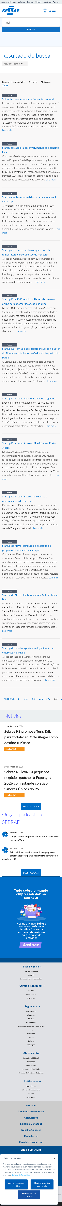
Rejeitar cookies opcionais (42, 1184)
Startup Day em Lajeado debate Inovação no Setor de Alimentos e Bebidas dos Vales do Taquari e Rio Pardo (31, 353)
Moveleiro (31, 1034)
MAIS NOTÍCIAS (31, 806)
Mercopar (31, 1045)
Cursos (31, 991)
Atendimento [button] (31, 1053)
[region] (29, 1179)
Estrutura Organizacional (31, 1090)
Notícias (45, 81)
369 (26, 698)
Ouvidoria (31, 1062)
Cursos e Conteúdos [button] (31, 985)
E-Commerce (31, 1022)
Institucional (5, 2)
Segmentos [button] (31, 1006)
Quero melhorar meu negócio (31, 979)
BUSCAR (31, 29)
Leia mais (7, 130)
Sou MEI (31, 975)
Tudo (5, 85)
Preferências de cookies (29, 1194)
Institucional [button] (31, 1081)
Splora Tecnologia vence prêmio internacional (28, 99)
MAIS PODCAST (31, 872)
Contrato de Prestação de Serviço (31, 1073)
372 (48, 698)
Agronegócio (31, 1011)
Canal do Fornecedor (31, 1142)
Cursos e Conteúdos (13, 81)
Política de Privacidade (31, 1069)
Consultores (46, 2)
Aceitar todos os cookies (16, 1184)
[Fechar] (54, 1158)
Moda (31, 1030)
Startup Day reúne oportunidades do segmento (29, 398)
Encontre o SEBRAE (33, 2)
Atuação (31, 1093)
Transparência (31, 1097)
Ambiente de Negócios (31, 1111)
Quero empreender (31, 971)
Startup (31, 1019)
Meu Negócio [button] (31, 966)
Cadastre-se (31, 1136)
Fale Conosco (31, 1065)
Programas (31, 998)
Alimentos (31, 1015)
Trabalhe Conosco (31, 1129)
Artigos (33, 81)
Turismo (31, 1041)
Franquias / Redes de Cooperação (31, 1026)
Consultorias (31, 994)
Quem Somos (31, 1086)
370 (33, 698)
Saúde (31, 1037)
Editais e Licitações (18, 2)
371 (41, 698)
